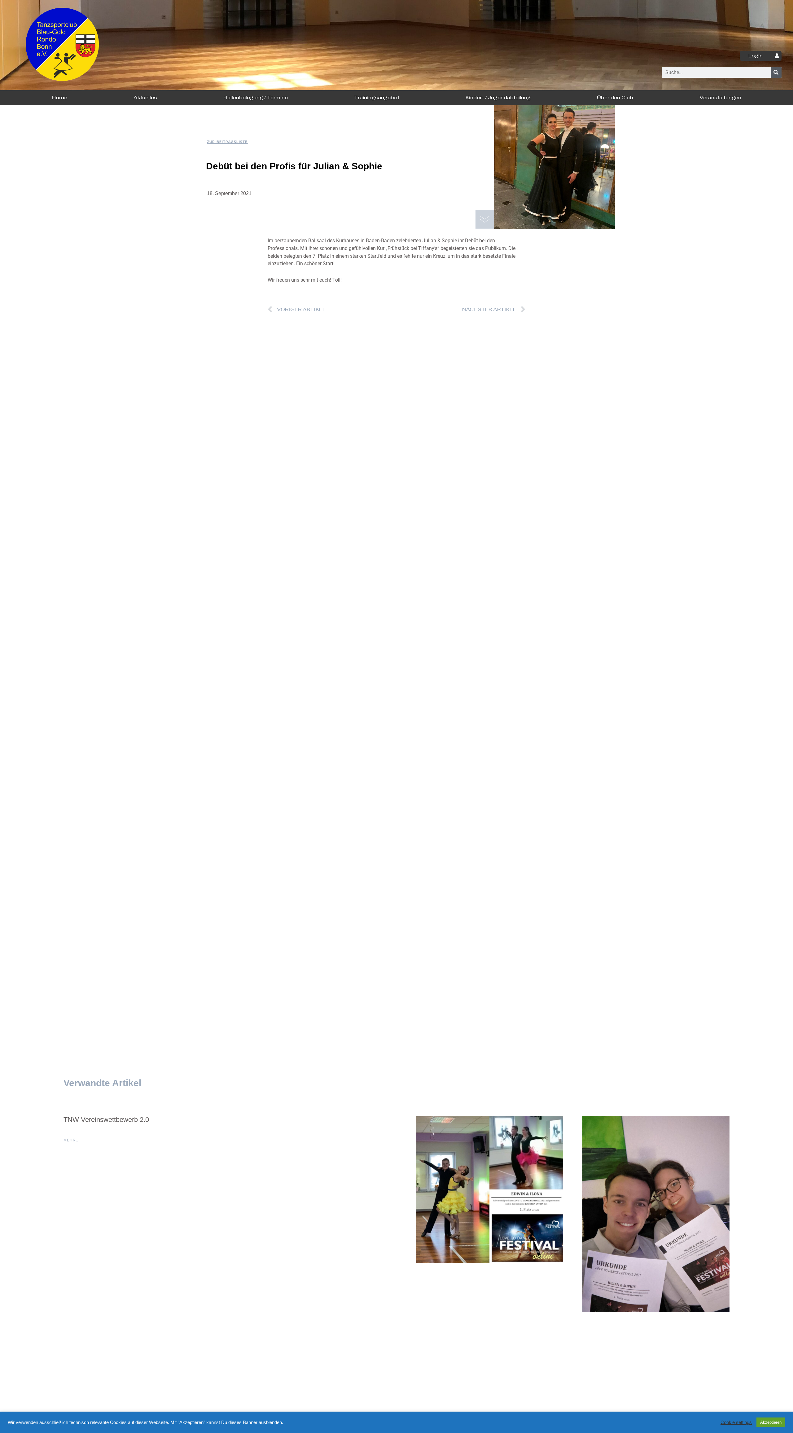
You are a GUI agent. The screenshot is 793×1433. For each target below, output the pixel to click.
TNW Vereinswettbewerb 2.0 (106, 1119)
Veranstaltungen (720, 97)
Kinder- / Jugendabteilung (498, 97)
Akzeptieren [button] (771, 1422)
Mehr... (72, 1140)
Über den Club (615, 97)
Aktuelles (145, 97)
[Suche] (776, 72)
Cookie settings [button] (736, 1422)
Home (59, 97)
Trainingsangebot (376, 97)
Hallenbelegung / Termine (255, 97)
